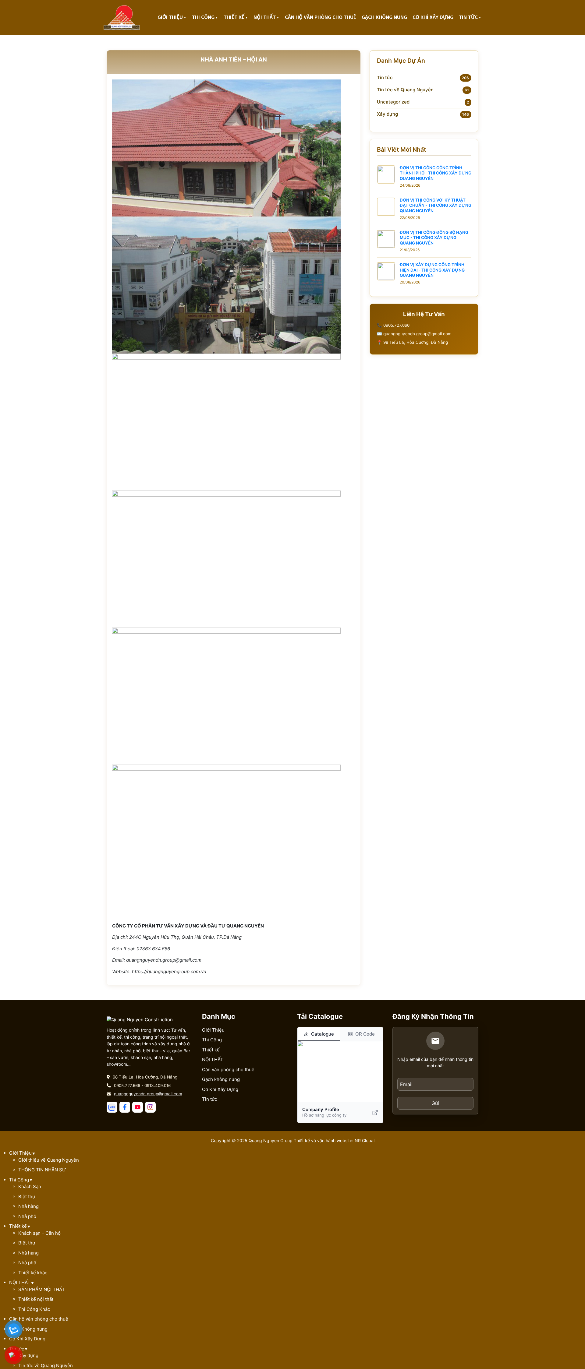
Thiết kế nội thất (35, 1299)
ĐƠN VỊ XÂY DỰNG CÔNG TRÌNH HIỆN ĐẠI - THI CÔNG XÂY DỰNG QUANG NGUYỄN (432, 270)
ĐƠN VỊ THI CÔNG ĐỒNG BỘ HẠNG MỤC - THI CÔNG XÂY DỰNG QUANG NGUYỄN (434, 237)
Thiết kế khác (32, 1273)
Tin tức (468, 17)
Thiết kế (234, 17)
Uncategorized (393, 102)
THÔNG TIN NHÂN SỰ (42, 1170)
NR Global (364, 1140)
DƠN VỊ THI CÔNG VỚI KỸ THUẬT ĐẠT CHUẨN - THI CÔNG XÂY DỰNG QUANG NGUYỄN (435, 205)
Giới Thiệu (170, 17)
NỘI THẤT (265, 17)
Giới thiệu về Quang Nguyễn (48, 1160)
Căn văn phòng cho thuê (228, 1069)
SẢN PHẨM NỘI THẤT (41, 1289)
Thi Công (203, 17)
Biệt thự (26, 1196)
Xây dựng (387, 114)
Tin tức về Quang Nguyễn (405, 90)
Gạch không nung (221, 1079)
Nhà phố (27, 1216)
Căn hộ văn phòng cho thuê (320, 17)
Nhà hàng (28, 1206)
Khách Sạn (29, 1186)
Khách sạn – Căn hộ (39, 1233)
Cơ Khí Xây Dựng (433, 17)
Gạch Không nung (384, 17)
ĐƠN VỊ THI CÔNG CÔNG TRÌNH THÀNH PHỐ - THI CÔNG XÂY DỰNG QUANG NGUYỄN (435, 173)
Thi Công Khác (34, 1309)
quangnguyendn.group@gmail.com (148, 1093)
